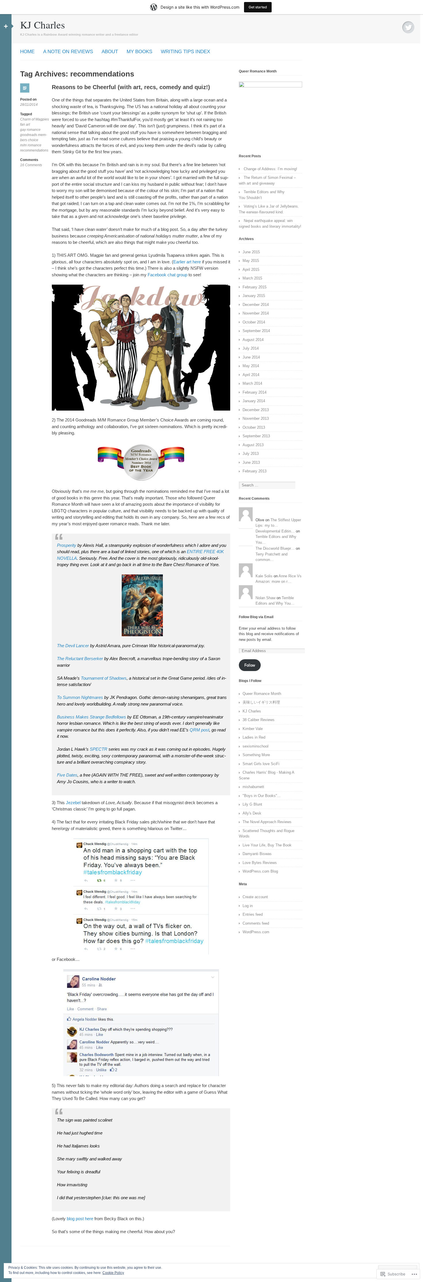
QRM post (198, 729)
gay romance (30, 130)
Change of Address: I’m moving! (270, 169)
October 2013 (254, 427)
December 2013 (256, 410)
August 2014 (253, 340)
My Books (139, 51)
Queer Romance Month (262, 693)
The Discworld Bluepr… (275, 548)
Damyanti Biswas (257, 854)
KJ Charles (42, 24)
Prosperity (66, 545)
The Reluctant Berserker (80, 658)
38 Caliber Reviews (259, 720)
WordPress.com (256, 932)
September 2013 (256, 436)
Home (27, 51)
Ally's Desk (252, 813)
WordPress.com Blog (260, 871)
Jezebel (74, 802)
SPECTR (98, 749)
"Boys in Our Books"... (262, 796)
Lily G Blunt (252, 804)
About (110, 51)
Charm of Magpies (34, 119)
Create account (255, 897)
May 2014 (251, 366)
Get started (258, 7)
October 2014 (254, 322)
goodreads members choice (33, 137)
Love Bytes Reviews (260, 863)
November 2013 (256, 418)
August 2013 (253, 445)
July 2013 (251, 453)
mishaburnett (253, 787)
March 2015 (252, 278)
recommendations (34, 150)
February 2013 (254, 471)
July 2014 (251, 348)
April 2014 (251, 375)
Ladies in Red (254, 737)
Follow (249, 665)
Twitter (408, 27)
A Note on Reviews (68, 51)
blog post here (80, 1218)
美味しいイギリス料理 (261, 702)
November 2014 (256, 313)
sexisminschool (255, 746)
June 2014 (251, 357)
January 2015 (254, 296)
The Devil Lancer (73, 645)
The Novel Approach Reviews (267, 822)
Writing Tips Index (185, 51)
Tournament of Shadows (104, 678)
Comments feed (256, 923)
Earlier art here (187, 261)
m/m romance (30, 145)
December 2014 (256, 304)
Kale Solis (264, 576)
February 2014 (254, 392)
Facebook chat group (168, 274)
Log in (248, 906)
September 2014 (256, 331)
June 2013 (251, 462)
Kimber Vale (253, 729)
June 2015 (251, 252)
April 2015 (251, 269)
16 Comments (31, 165)
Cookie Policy (113, 1273)
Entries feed (253, 914)
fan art (25, 124)
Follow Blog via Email (256, 617)
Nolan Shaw (265, 598)
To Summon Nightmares (80, 697)
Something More (256, 755)
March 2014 (252, 383)
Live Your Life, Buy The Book (267, 845)
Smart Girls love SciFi (261, 764)
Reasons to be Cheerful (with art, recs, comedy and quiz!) (131, 87)
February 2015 (254, 287)
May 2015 (251, 260)
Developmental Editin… (275, 531)
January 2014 (254, 401)
